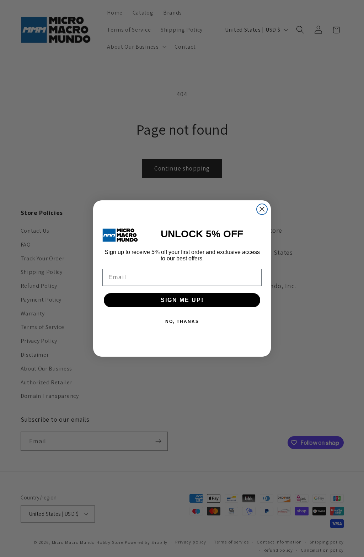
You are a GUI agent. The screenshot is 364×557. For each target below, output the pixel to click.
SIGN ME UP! (182, 300)
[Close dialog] (262, 209)
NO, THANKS (182, 321)
